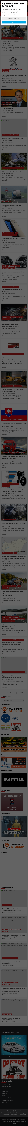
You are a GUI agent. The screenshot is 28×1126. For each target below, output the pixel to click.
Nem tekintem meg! (14, 18)
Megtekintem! (14, 22)
